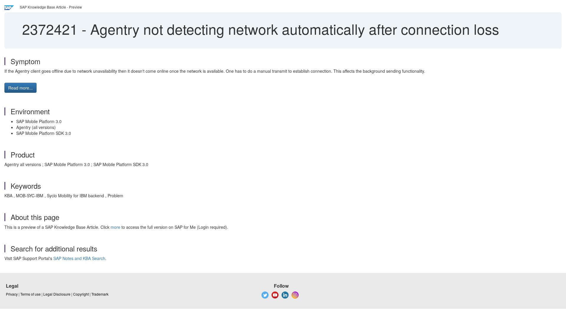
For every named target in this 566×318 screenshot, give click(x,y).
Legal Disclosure (56, 294)
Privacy (12, 294)
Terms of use (30, 294)
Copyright (81, 294)
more (115, 227)
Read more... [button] (20, 88)
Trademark (99, 294)
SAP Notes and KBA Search (79, 258)
